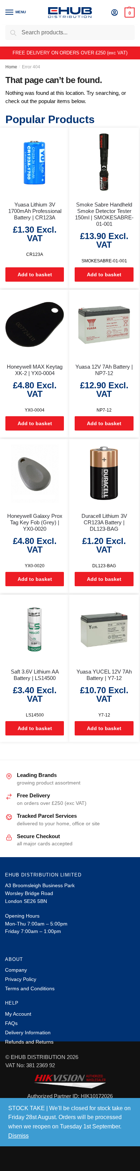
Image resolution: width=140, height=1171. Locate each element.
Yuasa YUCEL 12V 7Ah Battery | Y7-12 (104, 675)
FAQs (11, 1023)
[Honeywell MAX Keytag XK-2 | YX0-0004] (34, 324)
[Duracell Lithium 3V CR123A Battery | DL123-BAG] (104, 473)
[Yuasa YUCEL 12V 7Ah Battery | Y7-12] (104, 629)
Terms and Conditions (30, 988)
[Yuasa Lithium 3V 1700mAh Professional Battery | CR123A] (34, 162)
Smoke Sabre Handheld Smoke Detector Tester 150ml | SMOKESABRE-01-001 (104, 214)
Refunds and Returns (29, 1042)
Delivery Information (28, 1032)
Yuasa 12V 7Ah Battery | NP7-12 (104, 370)
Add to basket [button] (35, 274)
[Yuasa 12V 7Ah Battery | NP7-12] (104, 324)
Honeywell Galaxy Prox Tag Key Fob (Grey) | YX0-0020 (34, 522)
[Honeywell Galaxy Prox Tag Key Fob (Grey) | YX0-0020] (34, 473)
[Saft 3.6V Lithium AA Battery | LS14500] (34, 629)
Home (11, 66)
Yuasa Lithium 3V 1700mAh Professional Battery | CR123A (34, 210)
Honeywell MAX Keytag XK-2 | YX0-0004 (34, 370)
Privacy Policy (20, 979)
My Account (18, 1014)
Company (16, 970)
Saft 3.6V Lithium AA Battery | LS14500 (35, 675)
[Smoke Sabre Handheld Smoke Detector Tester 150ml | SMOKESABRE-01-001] (104, 162)
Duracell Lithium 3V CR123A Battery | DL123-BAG (104, 522)
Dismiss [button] (18, 1136)
